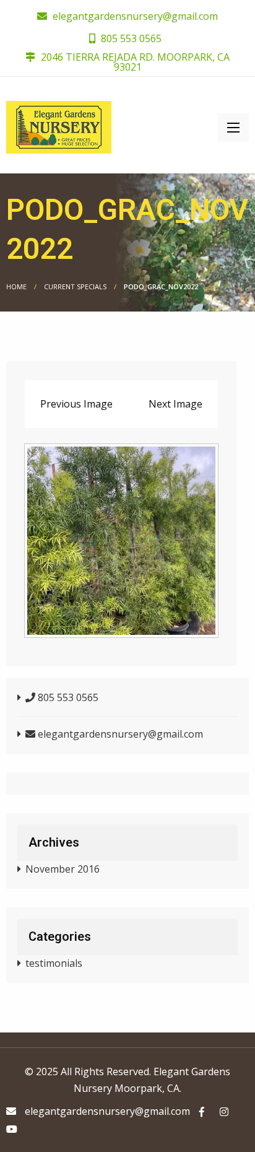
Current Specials (75, 286)
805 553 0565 (130, 38)
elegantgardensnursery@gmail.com (135, 16)
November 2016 (62, 869)
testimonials (53, 963)
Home (16, 286)
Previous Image (76, 404)
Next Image (175, 404)
